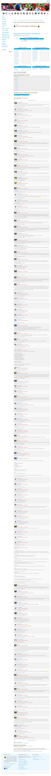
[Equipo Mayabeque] (12, 14)
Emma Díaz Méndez (19, 113)
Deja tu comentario (17, 98)
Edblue (18, 119)
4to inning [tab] (16, 82)
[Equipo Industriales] (6, 14)
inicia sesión (30, 751)
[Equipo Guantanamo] (47, 14)
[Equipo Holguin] (38, 14)
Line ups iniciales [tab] (17, 76)
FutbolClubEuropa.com (39, 759)
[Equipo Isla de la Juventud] (15, 14)
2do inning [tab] (16, 79)
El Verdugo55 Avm (19, 135)
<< (26, 100)
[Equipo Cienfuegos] (21, 14)
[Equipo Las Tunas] (35, 14)
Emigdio (18, 324)
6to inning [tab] (16, 85)
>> (36, 100)
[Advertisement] (32, 17)
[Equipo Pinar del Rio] (3, 14)
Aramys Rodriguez (19, 182)
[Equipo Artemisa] (9, 14)
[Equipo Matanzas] (18, 14)
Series (17, 20)
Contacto (11, 765)
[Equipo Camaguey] (32, 14)
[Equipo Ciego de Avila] (30, 14)
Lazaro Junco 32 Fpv (19, 102)
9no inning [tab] (16, 90)
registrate (33, 751)
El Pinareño (18, 147)
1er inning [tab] (16, 77)
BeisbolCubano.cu (37, 756)
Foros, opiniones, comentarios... (22, 761)
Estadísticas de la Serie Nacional (22, 764)
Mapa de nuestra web (21, 767)
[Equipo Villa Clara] (24, 14)
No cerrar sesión (39, 2)
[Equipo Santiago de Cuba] (44, 14)
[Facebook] (5, 769)
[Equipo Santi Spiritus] (27, 14)
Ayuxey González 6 (19, 108)
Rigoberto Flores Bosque (20, 245)
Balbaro (18, 140)
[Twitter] (7, 769)
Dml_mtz (18, 546)
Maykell (18, 153)
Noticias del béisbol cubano (22, 759)
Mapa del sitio (7, 765)
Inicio (14, 20)
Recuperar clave (44, 2)
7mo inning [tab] (16, 87)
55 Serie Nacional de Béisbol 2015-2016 (25, 20)
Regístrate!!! (48, 2)
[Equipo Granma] (41, 14)
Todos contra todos (36, 20)
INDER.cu (37, 757)
